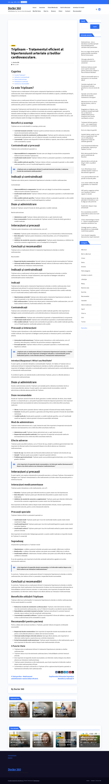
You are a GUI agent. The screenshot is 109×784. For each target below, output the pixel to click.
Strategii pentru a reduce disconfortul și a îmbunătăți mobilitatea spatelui (89, 229)
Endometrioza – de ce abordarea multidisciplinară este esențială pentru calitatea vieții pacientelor (89, 44)
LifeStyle (84, 279)
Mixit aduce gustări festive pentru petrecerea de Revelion (89, 155)
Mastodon (84, 328)
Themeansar (36, 780)
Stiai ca (46, 11)
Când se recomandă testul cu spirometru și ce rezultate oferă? (90, 78)
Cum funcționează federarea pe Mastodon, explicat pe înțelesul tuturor (89, 147)
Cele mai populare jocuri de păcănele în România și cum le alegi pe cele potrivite (89, 200)
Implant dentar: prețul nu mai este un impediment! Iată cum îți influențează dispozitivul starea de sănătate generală (90, 137)
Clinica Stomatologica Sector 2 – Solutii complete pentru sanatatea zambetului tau (90, 221)
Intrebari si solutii (78, 7)
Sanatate (42, 7)
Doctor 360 (14, 8)
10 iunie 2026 (86, 742)
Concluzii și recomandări (21, 84)
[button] (96, 9)
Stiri (82, 317)
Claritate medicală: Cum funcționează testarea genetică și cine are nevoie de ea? (90, 86)
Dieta (83, 262)
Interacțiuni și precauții (21, 81)
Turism (83, 322)
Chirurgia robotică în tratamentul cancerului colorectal (88, 61)
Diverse (53, 11)
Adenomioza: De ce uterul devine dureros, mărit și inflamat (89, 103)
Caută (83, 21)
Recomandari (77, 11)
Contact (67, 11)
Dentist (10, 758)
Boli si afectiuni (65, 7)
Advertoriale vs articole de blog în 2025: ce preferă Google (89, 163)
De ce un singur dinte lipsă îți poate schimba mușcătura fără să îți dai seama (90, 53)
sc (45, 714)
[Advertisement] (42, 31)
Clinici (60, 11)
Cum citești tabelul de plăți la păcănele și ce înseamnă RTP (89, 184)
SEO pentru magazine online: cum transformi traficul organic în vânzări (90, 192)
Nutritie (83, 292)
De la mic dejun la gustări (89, 130)
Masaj (83, 283)
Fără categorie (85, 271)
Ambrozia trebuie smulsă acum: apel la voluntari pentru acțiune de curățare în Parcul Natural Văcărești (90, 69)
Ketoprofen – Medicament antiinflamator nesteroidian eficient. (24, 677)
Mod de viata (37, 11)
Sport (83, 309)
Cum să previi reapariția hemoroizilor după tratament (90, 236)
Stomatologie (12, 755)
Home (87, 780)
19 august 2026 (16, 742)
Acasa (34, 7)
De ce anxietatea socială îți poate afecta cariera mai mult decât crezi (90, 213)
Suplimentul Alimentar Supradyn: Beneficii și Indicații (61, 677)
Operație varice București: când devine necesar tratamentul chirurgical (89, 95)
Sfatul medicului (53, 7)
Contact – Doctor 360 (96, 780)
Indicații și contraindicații (21, 77)
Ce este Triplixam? (19, 75)
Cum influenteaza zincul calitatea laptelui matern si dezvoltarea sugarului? (89, 170)
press (70, 744)
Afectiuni (84, 250)
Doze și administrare (20, 79)
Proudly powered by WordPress (16, 780)
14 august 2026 (40, 742)
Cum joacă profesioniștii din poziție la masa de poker (90, 177)
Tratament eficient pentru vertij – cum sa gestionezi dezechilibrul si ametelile (89, 124)
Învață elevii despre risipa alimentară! (89, 207)
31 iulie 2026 (62, 744)
